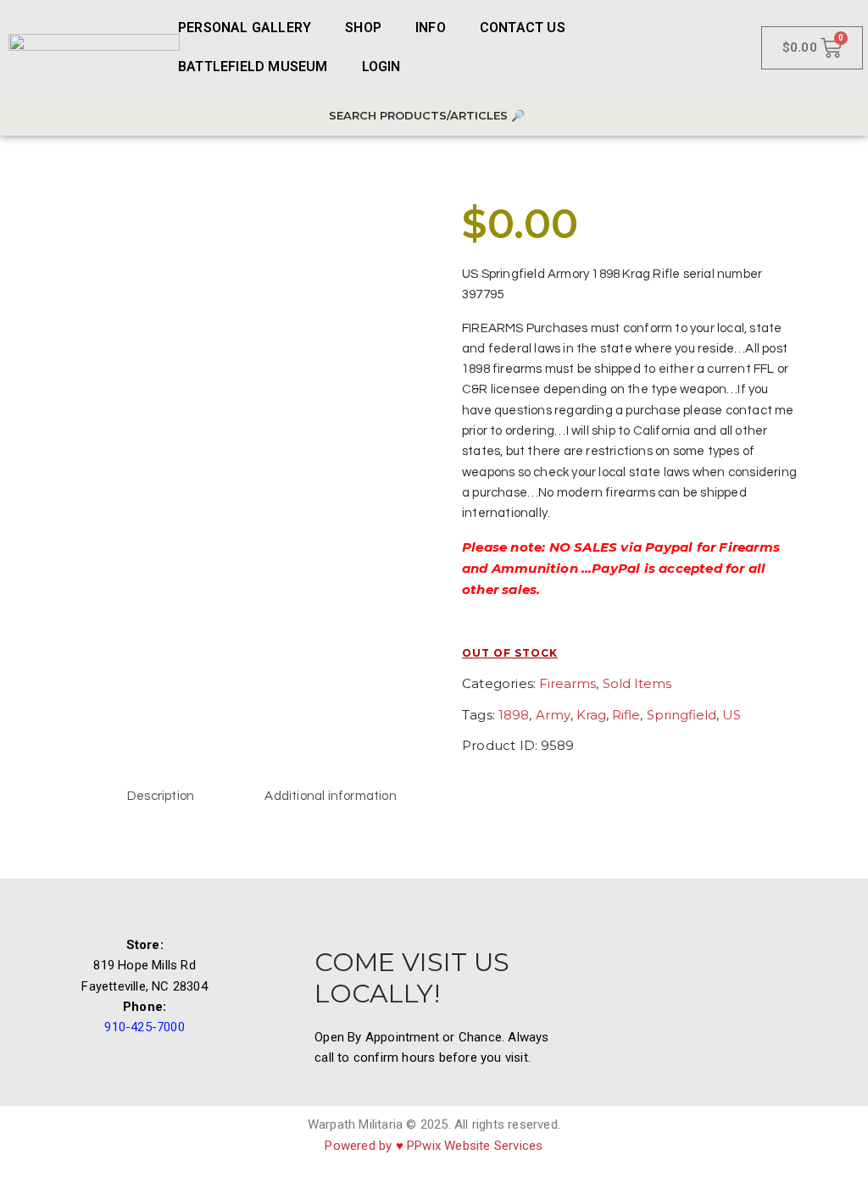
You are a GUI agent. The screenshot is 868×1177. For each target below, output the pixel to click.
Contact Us (522, 27)
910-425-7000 (144, 1027)
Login (381, 66)
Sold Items (637, 683)
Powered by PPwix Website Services (433, 1145)
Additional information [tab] (330, 796)
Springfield (681, 715)
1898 (513, 715)
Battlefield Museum (253, 66)
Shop (363, 27)
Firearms (567, 683)
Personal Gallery (244, 27)
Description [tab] (160, 796)
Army (553, 715)
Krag (591, 715)
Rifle (626, 715)
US (731, 715)
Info (430, 27)
